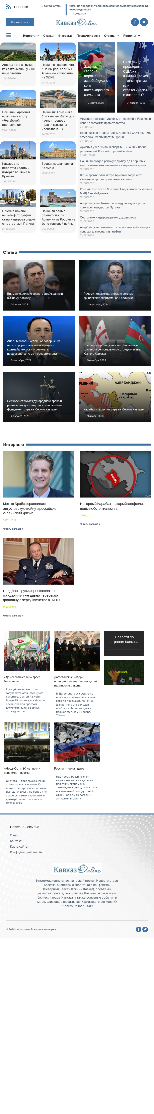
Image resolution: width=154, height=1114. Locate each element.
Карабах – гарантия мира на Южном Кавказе (113, 409)
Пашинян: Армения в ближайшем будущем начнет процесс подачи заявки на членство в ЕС (58, 120)
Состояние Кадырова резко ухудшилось (108, 217)
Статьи (48, 36)
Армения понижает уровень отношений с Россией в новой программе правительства (115, 121)
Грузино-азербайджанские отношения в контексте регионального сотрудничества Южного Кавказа (111, 349)
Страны (110, 36)
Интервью (65, 36)
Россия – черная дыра (69, 768)
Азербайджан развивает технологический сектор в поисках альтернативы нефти (115, 229)
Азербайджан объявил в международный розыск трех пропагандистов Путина (114, 205)
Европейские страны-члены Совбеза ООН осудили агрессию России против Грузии (115, 135)
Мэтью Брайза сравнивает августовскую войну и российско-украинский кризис (30, 508)
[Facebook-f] (135, 22)
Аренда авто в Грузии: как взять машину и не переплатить (18, 69)
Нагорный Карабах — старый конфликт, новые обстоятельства (112, 506)
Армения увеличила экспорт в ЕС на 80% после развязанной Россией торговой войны (113, 149)
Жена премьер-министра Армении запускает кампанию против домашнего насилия (111, 177)
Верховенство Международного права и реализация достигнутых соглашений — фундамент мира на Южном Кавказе (34, 405)
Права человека (88, 36)
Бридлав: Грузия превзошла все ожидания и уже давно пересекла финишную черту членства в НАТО (31, 595)
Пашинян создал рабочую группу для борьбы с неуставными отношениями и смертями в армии (113, 163)
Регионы (129, 36)
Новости (29, 36)
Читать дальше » (13, 528)
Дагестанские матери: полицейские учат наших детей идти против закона (75, 681)
